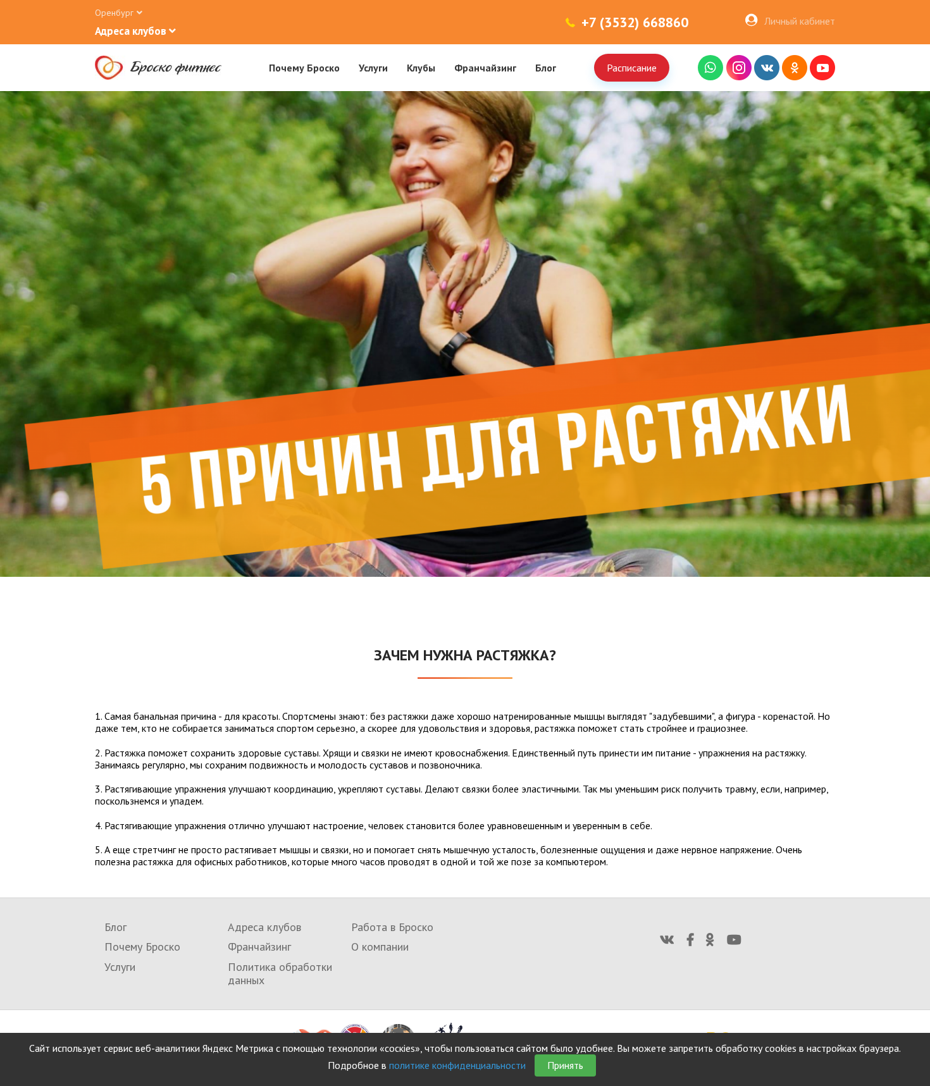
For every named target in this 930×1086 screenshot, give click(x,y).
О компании (380, 946)
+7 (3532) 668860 (634, 22)
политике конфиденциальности (457, 1065)
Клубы (421, 67)
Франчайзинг (485, 67)
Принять (565, 1065)
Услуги (373, 67)
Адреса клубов (264, 927)
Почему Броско (304, 67)
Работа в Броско (392, 927)
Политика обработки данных (280, 974)
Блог (545, 67)
